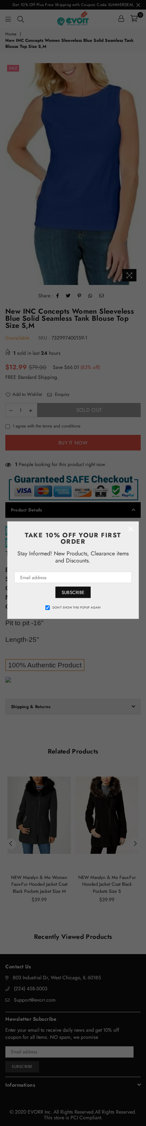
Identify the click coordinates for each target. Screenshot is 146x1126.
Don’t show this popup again (76, 607)
